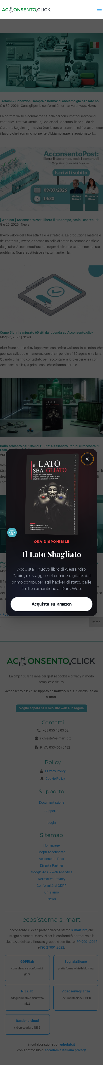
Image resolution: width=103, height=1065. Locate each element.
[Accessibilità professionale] (12, 532)
